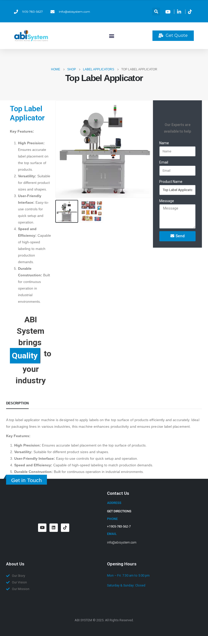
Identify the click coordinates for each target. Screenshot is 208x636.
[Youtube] (42, 527)
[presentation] (61, 149)
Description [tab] (17, 403)
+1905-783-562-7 (119, 526)
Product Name (170, 182)
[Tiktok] (65, 527)
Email (163, 162)
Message (166, 201)
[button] (156, 11)
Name (164, 143)
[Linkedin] (53, 527)
